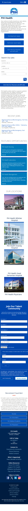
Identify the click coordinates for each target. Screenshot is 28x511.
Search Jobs (7, 2)
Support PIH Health (14, 467)
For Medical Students (14, 421)
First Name (4, 319)
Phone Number (4, 339)
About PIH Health (14, 465)
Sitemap (14, 496)
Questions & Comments (14, 449)
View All (4, 155)
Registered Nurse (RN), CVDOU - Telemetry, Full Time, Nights (14, 125)
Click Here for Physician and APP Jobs (14, 50)
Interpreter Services (19, 501)
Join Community (7, 378)
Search (25, 79)
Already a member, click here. (19, 314)
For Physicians (14, 425)
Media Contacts (14, 453)
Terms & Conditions (14, 489)
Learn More (10, 297)
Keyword (3, 60)
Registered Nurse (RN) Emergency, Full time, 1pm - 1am (15, 120)
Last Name (4, 324)
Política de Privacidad (14, 491)
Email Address (4, 330)
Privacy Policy (14, 487)
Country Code (4, 335)
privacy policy (4, 372)
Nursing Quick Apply (14, 36)
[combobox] (14, 68)
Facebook (8, 477)
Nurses (14, 414)
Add (6, 365)
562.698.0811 (14, 440)
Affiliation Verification (14, 469)
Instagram (19, 477)
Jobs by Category (14, 492)
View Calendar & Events (14, 459)
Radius (2, 71)
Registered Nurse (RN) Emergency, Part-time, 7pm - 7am (13, 131)
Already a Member (21, 378)
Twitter (11, 477)
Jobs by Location (14, 494)
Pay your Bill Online (14, 471)
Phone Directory (14, 451)
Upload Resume (4, 345)
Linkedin (15, 477)
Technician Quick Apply (14, 43)
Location (3, 66)
